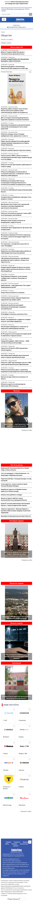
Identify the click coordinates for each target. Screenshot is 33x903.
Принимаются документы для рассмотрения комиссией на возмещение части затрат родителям (15, 127)
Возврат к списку (6, 43)
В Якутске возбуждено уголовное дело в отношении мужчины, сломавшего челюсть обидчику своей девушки (15, 173)
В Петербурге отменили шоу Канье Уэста (14, 314)
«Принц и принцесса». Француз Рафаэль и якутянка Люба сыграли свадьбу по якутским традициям (15, 510)
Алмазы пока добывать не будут (11, 495)
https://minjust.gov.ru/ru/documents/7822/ (12, 891)
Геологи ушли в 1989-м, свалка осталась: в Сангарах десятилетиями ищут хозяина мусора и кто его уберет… (16, 157)
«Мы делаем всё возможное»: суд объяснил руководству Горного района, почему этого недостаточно (15, 260)
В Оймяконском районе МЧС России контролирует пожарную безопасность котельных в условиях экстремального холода (16, 182)
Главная (8, 842)
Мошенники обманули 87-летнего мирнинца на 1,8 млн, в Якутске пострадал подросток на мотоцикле (15, 236)
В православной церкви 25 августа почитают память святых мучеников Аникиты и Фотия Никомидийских (15, 269)
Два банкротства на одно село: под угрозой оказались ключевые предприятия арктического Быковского (15, 206)
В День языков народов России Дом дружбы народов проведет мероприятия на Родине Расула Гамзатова (15, 143)
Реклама (14, 844)
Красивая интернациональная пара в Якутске (16, 516)
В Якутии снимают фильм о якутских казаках (16, 150)
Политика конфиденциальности (10, 859)
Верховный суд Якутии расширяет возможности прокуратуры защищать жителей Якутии (13, 307)
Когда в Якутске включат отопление (12, 292)
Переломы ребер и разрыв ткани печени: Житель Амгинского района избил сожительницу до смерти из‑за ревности (14, 110)
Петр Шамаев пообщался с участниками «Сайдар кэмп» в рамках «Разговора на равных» (14, 278)
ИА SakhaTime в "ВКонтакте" (17, 27)
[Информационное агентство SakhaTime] (19, 19)
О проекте (17, 842)
